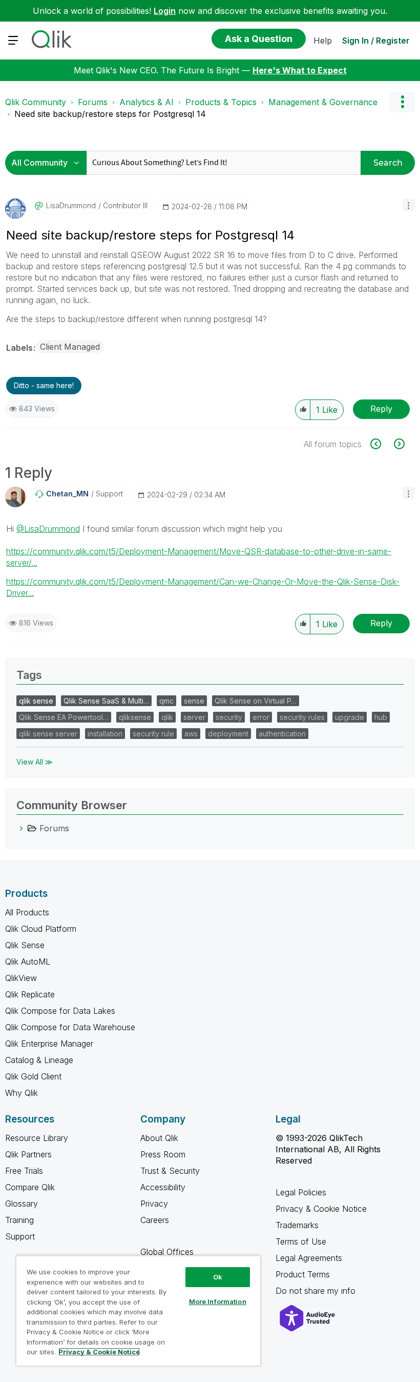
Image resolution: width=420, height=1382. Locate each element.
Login (165, 11)
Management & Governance (322, 102)
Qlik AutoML (27, 961)
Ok (217, 1277)
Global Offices (167, 1252)
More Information (217, 1301)
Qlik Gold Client (33, 1076)
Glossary (21, 1203)
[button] (408, 204)
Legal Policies (301, 1192)
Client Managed (70, 347)
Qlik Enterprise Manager (49, 1043)
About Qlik (159, 1138)
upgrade (349, 717)
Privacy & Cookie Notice (321, 1209)
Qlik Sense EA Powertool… (64, 717)
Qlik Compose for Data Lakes (60, 1011)
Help (322, 40)
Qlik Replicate (30, 994)
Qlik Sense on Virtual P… (256, 700)
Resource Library (36, 1138)
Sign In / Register (376, 40)
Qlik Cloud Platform (40, 929)
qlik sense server (48, 733)
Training (19, 1220)
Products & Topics (221, 102)
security (229, 717)
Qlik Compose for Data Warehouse (70, 1027)
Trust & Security (170, 1171)
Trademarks (297, 1225)
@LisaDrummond (48, 529)
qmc (166, 700)
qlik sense (36, 700)
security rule (153, 733)
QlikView (21, 978)
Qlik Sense (25, 945)
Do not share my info (317, 1291)
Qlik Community (35, 102)
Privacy (154, 1203)
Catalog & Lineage (39, 1060)
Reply (381, 409)
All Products (27, 912)
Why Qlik (21, 1093)
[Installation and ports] (381, 443)
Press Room (162, 1154)
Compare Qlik (30, 1187)
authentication (282, 733)
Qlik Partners (28, 1154)
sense (194, 700)
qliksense (135, 717)
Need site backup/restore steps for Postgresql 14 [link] (110, 114)
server (194, 717)
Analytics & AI (146, 102)
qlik (167, 717)
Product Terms (303, 1274)
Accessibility (162, 1187)
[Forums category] (21, 828)
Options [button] (402, 102)
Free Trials (24, 1171)
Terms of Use (301, 1241)
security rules (302, 717)
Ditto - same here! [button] (44, 385)
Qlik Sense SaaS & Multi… (106, 700)
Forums (93, 102)
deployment (228, 733)
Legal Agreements (309, 1258)
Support (20, 1236)
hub (380, 717)
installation (105, 733)
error (261, 717)
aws (191, 733)
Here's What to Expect (300, 70)
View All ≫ (34, 761)
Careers (154, 1220)
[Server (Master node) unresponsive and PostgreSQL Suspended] (398, 443)
